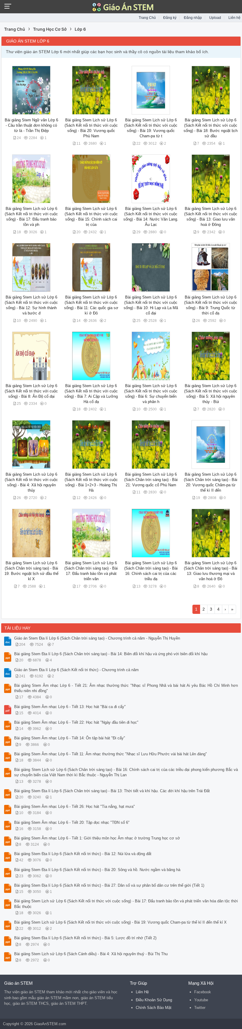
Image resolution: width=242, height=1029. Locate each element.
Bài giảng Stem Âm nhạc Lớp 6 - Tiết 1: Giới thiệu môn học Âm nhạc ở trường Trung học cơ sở (97, 838)
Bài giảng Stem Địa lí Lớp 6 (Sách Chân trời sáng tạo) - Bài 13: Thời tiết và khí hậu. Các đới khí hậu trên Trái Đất (112, 791)
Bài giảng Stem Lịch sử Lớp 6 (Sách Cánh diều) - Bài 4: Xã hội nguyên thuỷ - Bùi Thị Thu (91, 954)
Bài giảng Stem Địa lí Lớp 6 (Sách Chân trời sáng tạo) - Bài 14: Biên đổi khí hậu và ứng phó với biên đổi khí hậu (110, 654)
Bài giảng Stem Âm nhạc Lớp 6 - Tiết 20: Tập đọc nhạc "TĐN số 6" (72, 822)
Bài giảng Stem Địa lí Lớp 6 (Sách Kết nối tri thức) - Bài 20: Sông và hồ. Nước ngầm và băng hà (97, 869)
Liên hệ (234, 18)
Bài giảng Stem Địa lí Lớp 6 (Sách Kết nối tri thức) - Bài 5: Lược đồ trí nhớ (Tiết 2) (85, 938)
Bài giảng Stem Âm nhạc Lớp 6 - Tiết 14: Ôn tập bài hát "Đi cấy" (69, 738)
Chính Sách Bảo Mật (153, 1007)
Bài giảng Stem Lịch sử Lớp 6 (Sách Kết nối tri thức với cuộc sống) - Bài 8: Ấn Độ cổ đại (31, 391)
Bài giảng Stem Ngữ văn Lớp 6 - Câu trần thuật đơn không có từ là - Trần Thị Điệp (31, 125)
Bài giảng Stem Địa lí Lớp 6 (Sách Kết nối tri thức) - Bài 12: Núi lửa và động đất (82, 854)
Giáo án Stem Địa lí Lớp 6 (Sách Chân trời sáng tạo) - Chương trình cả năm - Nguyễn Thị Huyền (97, 638)
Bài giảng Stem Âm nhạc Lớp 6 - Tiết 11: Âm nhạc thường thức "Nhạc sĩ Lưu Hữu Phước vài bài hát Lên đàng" (110, 754)
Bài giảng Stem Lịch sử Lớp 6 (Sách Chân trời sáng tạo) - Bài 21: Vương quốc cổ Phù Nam (151, 479)
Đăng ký (169, 18)
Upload (215, 18)
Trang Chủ (147, 18)
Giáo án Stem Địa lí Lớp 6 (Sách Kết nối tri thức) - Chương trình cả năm (76, 670)
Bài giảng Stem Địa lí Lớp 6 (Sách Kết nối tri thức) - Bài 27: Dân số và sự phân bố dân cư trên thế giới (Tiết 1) (109, 885)
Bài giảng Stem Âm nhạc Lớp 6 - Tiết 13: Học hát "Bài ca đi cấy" (70, 707)
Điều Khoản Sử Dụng (154, 1000)
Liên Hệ (142, 992)
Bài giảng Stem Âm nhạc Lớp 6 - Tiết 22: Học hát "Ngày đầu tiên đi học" (76, 722)
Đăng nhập (193, 18)
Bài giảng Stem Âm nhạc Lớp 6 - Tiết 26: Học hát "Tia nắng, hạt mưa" (74, 806)
